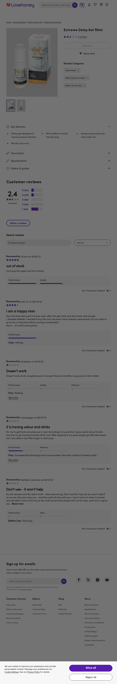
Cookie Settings (12, 672)
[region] (58, 672)
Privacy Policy (33, 672)
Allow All (91, 668)
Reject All (91, 677)
